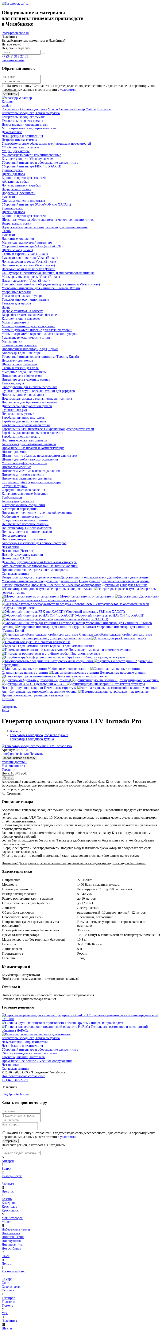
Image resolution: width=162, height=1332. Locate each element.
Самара (7, 1279)
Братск (6, 1168)
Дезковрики (110, 585)
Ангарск (8, 1161)
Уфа (5, 1313)
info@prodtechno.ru (15, 33)
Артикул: (8, 750)
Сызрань (8, 1290)
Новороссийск (12, 1244)
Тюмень (7, 1305)
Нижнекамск (11, 1233)
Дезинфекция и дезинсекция (127, 577)
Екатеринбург (12, 1176)
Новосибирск (11, 1248)
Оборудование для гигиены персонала (107, 581)
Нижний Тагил (13, 1237)
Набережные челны (16, 1229)
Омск (5, 1256)
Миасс (6, 1222)
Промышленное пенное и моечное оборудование (66, 585)
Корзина (8, 699)
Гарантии (8, 769)
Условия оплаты (13, 765)
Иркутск (8, 1191)
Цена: (6, 773)
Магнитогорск (12, 1218)
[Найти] (43, 53)
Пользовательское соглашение (23, 1076)
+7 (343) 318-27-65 (15, 56)
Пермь (6, 1263)
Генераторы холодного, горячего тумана (31, 577)
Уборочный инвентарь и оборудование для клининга (40, 581)
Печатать (36, 753)
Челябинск (9, 1320)
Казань (7, 1199)
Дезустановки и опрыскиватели (84, 577)
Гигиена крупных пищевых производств (94, 1023)
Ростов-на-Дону (13, 1271)
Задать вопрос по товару (19, 757)
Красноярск (10, 1210)
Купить (7, 777)
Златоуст (8, 1183)
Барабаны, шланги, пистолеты (23, 1057)
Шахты (7, 1328)
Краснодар (9, 1206)
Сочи (5, 1282)
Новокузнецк (11, 1241)
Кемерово (9, 1203)
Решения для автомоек (54, 1034)
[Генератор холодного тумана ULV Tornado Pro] (37, 746)
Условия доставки (14, 762)
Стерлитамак (11, 1286)
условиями (68, 89)
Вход (5, 710)
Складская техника (133, 585)
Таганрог (8, 1298)
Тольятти (8, 1301)
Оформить (9, 706)
